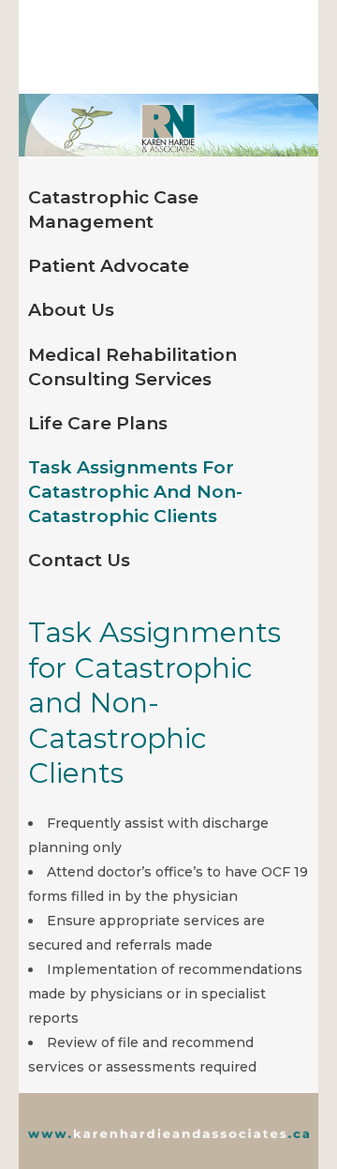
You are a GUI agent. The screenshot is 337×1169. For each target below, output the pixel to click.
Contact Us (79, 560)
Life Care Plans (98, 423)
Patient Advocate (108, 266)
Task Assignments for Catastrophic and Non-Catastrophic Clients (135, 492)
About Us (71, 310)
